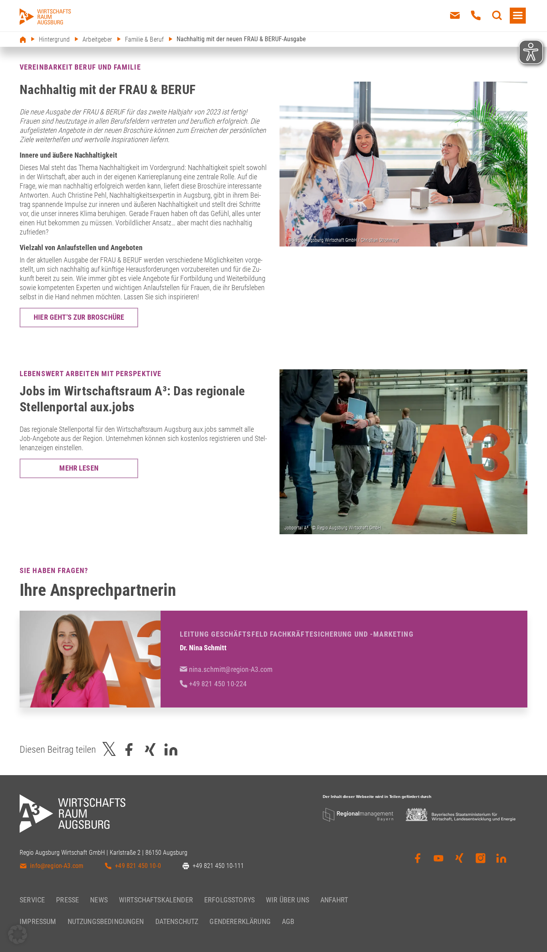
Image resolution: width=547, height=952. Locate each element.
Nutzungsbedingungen (106, 921)
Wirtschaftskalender (156, 900)
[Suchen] (497, 16)
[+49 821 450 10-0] (476, 16)
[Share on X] (109, 749)
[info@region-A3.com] (455, 16)
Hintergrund (54, 39)
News (99, 900)
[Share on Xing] (150, 749)
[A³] (45, 16)
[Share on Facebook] (129, 749)
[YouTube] (438, 860)
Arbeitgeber (97, 39)
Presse (67, 900)
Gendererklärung (239, 921)
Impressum (38, 921)
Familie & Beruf (144, 39)
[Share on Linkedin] (171, 749)
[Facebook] (418, 860)
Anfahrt (334, 900)
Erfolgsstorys (229, 900)
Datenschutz (177, 921)
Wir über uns (287, 900)
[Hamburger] (518, 16)
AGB (288, 921)
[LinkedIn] (501, 860)
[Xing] (459, 860)
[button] (17, 934)
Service (32, 900)
